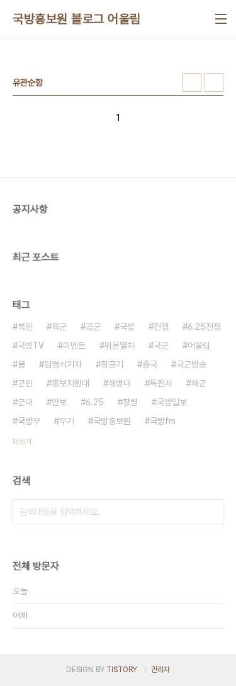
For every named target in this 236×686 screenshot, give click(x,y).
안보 (59, 402)
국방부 (29, 421)
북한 (25, 327)
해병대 (119, 383)
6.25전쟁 (204, 327)
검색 (211, 512)
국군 (161, 345)
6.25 (95, 402)
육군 (59, 327)
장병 (130, 402)
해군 (198, 383)
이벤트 (74, 345)
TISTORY (121, 669)
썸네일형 (192, 82)
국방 (127, 327)
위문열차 (119, 345)
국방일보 (172, 402)
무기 (66, 421)
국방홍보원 (112, 421)
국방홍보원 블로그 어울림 (77, 19)
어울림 (199, 345)
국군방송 (191, 364)
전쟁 (161, 327)
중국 (149, 364)
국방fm (163, 421)
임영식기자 (63, 364)
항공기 (112, 364)
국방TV (31, 345)
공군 (93, 327)
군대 (25, 402)
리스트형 (214, 82)
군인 (25, 383)
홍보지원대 (70, 383)
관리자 (160, 669)
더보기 (22, 441)
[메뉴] (221, 19)
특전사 (161, 383)
